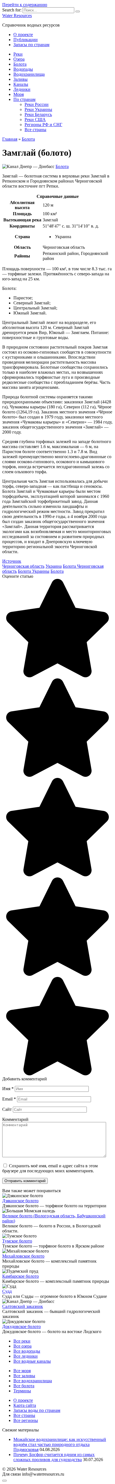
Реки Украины (38, 109)
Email (9, 1099)
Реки (18, 54)
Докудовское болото (21, 1326)
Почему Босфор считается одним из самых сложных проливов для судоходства (54, 1457)
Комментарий (15, 1119)
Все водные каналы (32, 1361)
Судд (7, 1291)
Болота (20, 64)
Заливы (20, 79)
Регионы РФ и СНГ (43, 124)
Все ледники (25, 1356)
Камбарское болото (20, 1276)
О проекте (23, 34)
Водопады (23, 69)
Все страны (35, 129)
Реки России (37, 104)
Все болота (23, 1385)
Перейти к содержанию (24, 4)
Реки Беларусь (38, 114)
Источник (11, 561)
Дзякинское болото (20, 1200)
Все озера (22, 1346)
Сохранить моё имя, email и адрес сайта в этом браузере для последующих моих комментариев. (50, 1168)
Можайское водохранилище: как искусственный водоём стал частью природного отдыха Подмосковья (59, 1444)
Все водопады (26, 1351)
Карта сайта (24, 1405)
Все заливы (24, 1375)
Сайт (7, 1109)
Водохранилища (29, 74)
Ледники (21, 89)
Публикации (25, 39)
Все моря (22, 1370)
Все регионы (25, 1420)
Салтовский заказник (22, 1306)
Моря (18, 94)
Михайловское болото (23, 1256)
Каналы (20, 84)
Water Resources (17, 15)
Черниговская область (23, 566)
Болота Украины (33, 571)
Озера (19, 59)
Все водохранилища (32, 1380)
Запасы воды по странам (36, 1410)
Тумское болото (17, 1241)
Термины (22, 1390)
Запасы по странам (31, 44)
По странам (24, 99)
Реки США (35, 119)
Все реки (21, 1341)
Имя (8, 1088)
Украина (53, 566)
